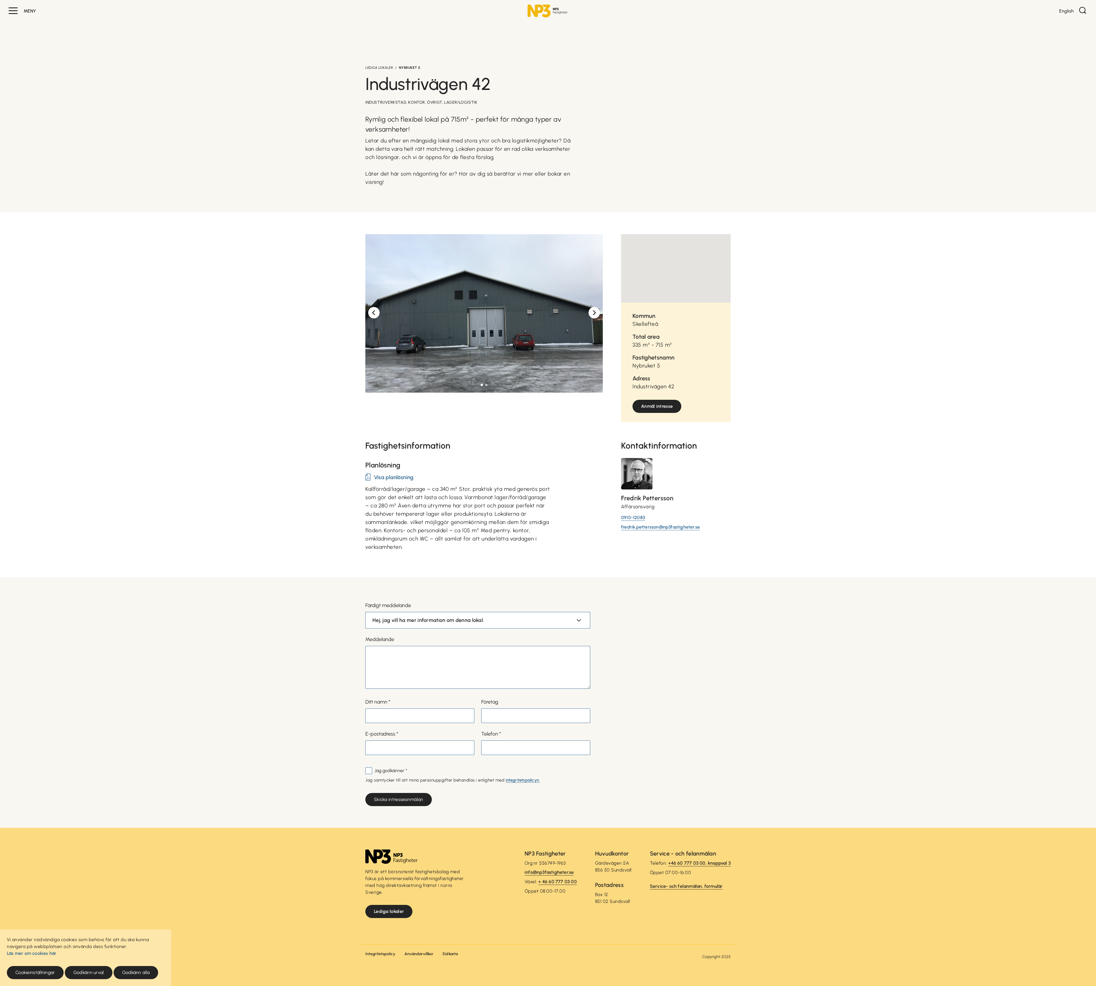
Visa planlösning (393, 477)
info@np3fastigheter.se (549, 872)
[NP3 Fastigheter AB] (547, 11)
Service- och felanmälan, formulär (686, 886)
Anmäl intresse (657, 406)
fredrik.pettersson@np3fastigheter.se (660, 527)
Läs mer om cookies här (31, 953)
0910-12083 (633, 517)
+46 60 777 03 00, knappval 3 (699, 863)
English (1066, 11)
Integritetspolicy (380, 953)
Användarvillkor (419, 953)
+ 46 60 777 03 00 (557, 881)
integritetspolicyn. (523, 780)
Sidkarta (450, 953)
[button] (13, 10)
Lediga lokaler (379, 68)
